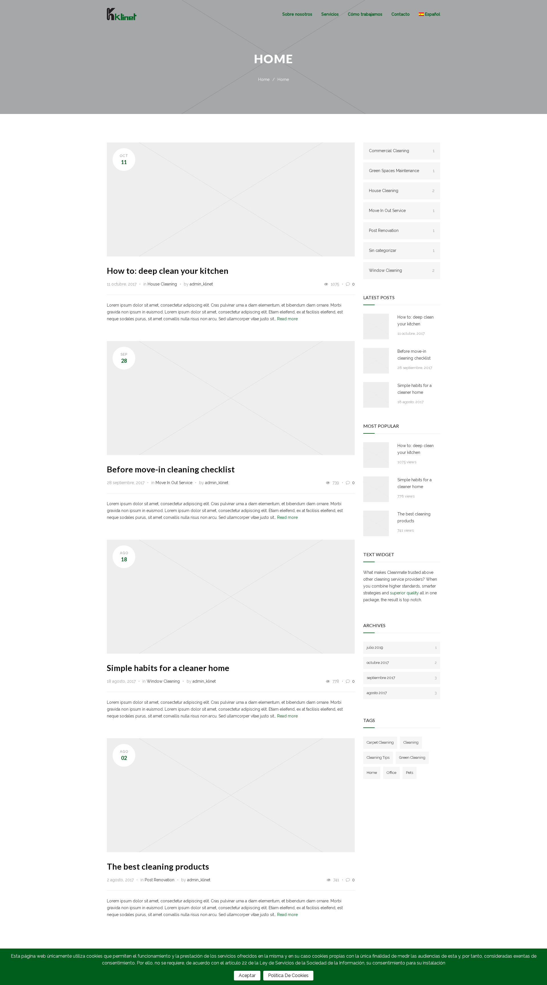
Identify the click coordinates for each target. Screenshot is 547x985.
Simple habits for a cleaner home (168, 668)
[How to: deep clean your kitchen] (376, 326)
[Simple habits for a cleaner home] (376, 395)
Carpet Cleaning (380, 742)
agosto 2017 (402, 693)
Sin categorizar (401, 250)
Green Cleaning (412, 757)
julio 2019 (402, 647)
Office (391, 772)
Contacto (400, 14)
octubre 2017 (402, 662)
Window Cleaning (163, 681)
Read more (287, 319)
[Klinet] (194, 14)
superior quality (404, 593)
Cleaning (411, 742)
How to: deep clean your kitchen (167, 271)
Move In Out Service (174, 482)
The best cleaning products (158, 866)
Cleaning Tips (378, 757)
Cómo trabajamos (365, 14)
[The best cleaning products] (376, 523)
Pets (409, 772)
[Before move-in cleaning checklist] (376, 361)
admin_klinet (201, 284)
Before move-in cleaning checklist (171, 469)
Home (264, 79)
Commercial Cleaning (401, 150)
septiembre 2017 (402, 678)
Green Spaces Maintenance (401, 170)
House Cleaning (162, 284)
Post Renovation (159, 880)
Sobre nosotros (297, 14)
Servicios (330, 14)
